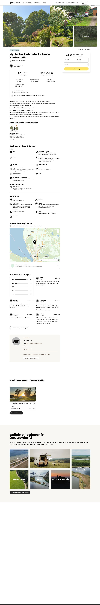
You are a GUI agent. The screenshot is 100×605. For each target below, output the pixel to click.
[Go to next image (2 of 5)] (34, 394)
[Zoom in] (58, 230)
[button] (34, 242)
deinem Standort (37, 226)
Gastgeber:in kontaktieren (31, 358)
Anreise (67, 59)
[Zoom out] (58, 232)
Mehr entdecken (16, 413)
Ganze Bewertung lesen (43, 310)
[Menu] (84, 3)
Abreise (79, 59)
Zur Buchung (76, 69)
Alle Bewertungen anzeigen (19, 328)
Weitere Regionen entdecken (20, 492)
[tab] (22, 400)
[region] (23, 394)
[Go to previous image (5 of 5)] (11, 394)
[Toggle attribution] (58, 260)
